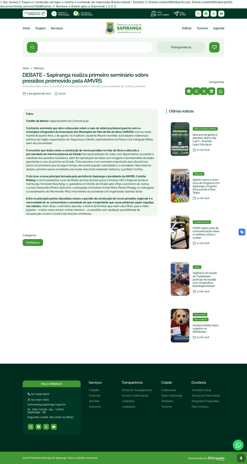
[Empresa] (95, 397)
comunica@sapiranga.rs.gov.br (46, 404)
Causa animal (200, 315)
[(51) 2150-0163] (39, 399)
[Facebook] (206, 14)
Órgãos (40, 28)
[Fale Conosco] (206, 408)
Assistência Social (202, 222)
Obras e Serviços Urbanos (205, 129)
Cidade (166, 382)
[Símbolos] (172, 402)
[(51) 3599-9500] (39, 393)
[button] (189, 91)
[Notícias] (39, 68)
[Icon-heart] (214, 47)
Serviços (57, 28)
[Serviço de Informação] (206, 397)
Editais (187, 28)
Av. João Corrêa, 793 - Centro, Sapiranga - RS (46, 411)
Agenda (218, 28)
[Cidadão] (95, 391)
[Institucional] (172, 391)
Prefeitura (33, 242)
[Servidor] (95, 402)
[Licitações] (136, 402)
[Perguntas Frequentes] (206, 402)
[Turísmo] (172, 408)
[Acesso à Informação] (136, 397)
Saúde (197, 267)
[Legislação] (136, 408)
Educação (198, 174)
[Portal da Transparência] (136, 391)
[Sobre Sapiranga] (172, 397)
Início (26, 28)
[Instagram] (198, 14)
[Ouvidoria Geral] (206, 391)
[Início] (26, 68)
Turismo (202, 28)
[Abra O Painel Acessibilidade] (241, 458)
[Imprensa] (95, 408)
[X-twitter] (214, 14)
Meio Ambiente (200, 319)
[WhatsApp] (238, 445)
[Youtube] (221, 14)
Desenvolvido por (197, 458)
